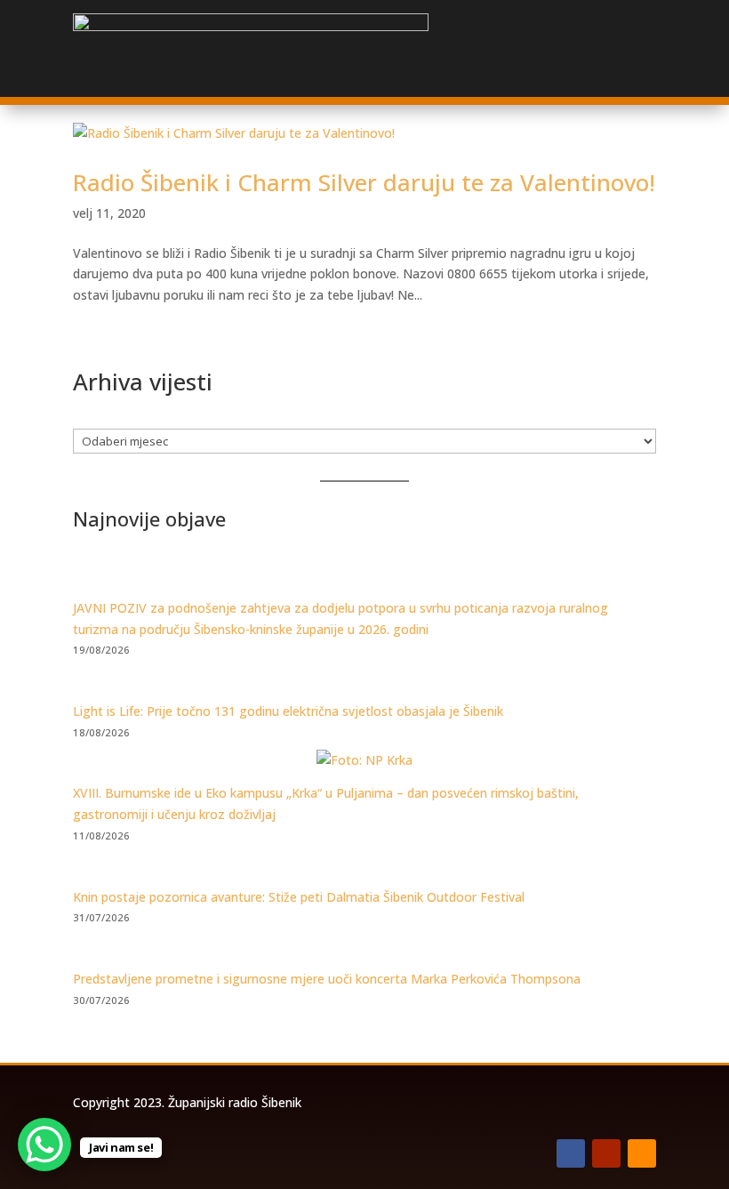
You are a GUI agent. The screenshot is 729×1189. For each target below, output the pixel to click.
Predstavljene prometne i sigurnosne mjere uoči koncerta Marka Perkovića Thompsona (327, 978)
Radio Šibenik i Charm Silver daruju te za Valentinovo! (364, 182)
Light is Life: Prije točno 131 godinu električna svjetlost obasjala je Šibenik (288, 711)
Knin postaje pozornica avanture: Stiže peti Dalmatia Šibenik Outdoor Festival (299, 896)
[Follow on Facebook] (571, 1153)
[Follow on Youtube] (606, 1153)
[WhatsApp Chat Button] (44, 1144)
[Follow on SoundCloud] (642, 1153)
